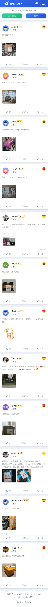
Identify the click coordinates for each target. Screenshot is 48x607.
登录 (36, 16)
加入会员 (12, 16)
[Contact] (37, 3)
